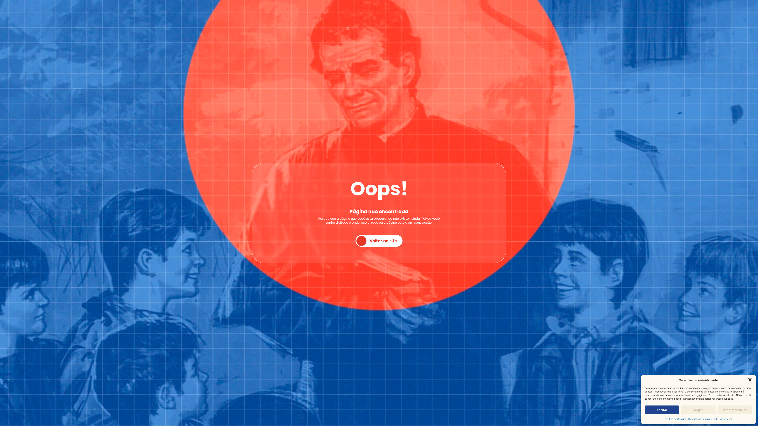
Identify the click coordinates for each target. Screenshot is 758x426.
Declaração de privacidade (703, 419)
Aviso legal (726, 419)
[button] (750, 380)
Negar (698, 410)
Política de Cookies (675, 419)
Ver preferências (735, 410)
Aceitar (662, 410)
